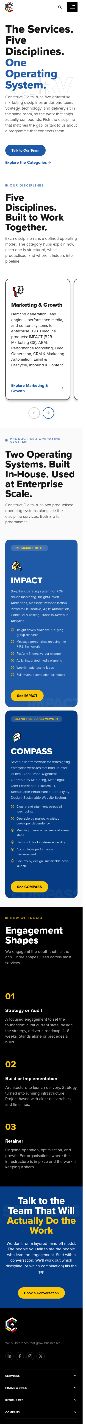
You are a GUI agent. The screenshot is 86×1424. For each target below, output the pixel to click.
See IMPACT (27, 695)
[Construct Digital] (11, 1325)
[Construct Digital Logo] (9, 7)
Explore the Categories (26, 162)
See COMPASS (29, 886)
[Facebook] (20, 1356)
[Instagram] (30, 1356)
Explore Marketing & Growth (29, 388)
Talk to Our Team (25, 150)
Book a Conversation (41, 1293)
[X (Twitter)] (40, 1356)
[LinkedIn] (9, 1356)
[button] (72, 7)
